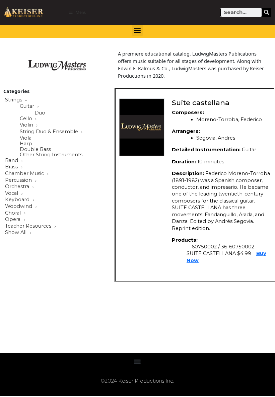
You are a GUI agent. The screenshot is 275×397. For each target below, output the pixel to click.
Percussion (19, 180)
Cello (26, 119)
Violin (27, 125)
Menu (81, 12)
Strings (14, 100)
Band (12, 160)
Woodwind (19, 206)
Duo (40, 112)
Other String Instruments (51, 154)
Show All (16, 232)
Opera (13, 219)
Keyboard (18, 200)
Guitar (28, 106)
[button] (137, 30)
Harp (26, 143)
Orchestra (17, 186)
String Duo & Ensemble (49, 132)
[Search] (266, 12)
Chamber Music (25, 173)
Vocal (12, 193)
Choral (13, 213)
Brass (12, 167)
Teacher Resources (29, 226)
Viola (25, 138)
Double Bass (35, 149)
